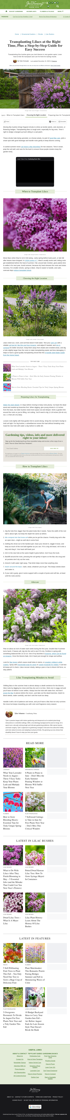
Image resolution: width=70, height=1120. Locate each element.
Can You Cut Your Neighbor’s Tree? (23, 16)
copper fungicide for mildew (49, 665)
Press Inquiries (20, 1069)
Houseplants (31, 11)
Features (54, 61)
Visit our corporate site (61, 1114)
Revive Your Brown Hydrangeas (48, 16)
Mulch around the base (13, 567)
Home (17, 34)
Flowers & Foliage (47, 11)
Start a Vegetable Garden (50, 1078)
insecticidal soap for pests (27, 665)
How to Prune (50, 1064)
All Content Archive (20, 1076)
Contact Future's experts (24, 1097)
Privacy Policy (58, 1097)
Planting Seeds (50, 1061)
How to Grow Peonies (35, 1074)
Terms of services (25, 453)
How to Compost (50, 1074)
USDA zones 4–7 (31, 260)
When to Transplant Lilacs (15, 115)
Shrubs (40, 34)
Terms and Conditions (43, 1097)
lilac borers (14, 662)
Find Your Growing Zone (50, 1056)
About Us (20, 1056)
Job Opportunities (19, 1072)
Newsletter (63, 121)
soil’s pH (54, 343)
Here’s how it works (55, 65)
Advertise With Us (20, 1066)
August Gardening (16, 11)
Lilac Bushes (49, 34)
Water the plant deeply (11, 405)
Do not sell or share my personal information (41, 1100)
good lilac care (55, 138)
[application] (35, 172)
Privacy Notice (53, 453)
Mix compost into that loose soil (16, 537)
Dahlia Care (35, 1077)
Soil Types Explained (50, 1070)
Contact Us (19, 1059)
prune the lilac (8, 693)
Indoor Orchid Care (35, 1062)
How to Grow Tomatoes (34, 1059)
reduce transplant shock (22, 270)
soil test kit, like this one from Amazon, (23, 345)
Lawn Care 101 (50, 1067)
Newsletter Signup (20, 1062)
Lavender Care (35, 1070)
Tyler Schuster (24, 61)
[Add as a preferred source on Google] (35, 1107)
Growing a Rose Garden (35, 1066)
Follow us (53, 121)
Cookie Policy (17, 1100)
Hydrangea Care (35, 1056)
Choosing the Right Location (36, 115)
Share (7, 121)
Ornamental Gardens (28, 34)
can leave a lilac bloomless (30, 147)
